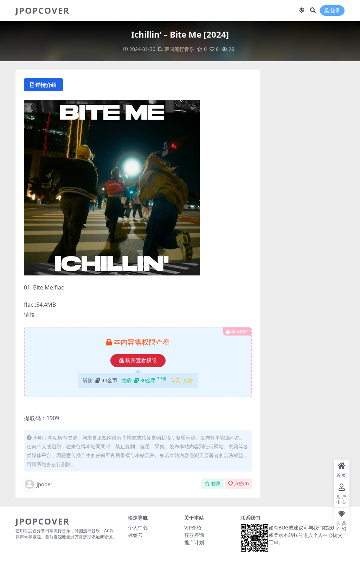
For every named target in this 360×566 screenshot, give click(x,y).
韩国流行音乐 (179, 49)
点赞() (241, 483)
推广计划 (194, 542)
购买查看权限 (141, 360)
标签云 (135, 535)
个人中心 (138, 527)
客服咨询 (194, 535)
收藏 (215, 483)
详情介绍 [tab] (46, 84)
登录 (335, 10)
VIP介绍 (192, 527)
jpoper (44, 484)
